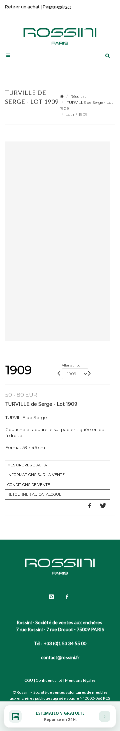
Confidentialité (49, 680)
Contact (64, 7)
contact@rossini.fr (60, 657)
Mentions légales (80, 680)
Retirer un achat (22, 6)
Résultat (78, 96)
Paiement (53, 6)
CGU (28, 680)
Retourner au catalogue (34, 494)
